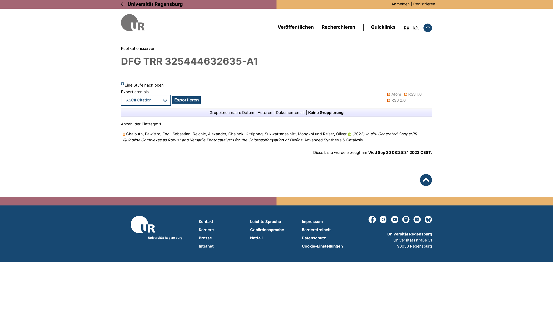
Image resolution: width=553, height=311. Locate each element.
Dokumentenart (290, 112)
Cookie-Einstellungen (322, 246)
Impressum (312, 221)
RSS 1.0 (415, 94)
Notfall (256, 238)
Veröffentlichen (296, 27)
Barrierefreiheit (316, 229)
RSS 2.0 (398, 100)
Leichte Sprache (265, 221)
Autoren (265, 112)
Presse (205, 238)
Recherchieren (338, 27)
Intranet (206, 246)
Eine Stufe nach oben (144, 85)
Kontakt (206, 221)
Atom (396, 94)
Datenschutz (314, 238)
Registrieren (424, 4)
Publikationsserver (137, 48)
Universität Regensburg (155, 4)
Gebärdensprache (267, 229)
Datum (248, 112)
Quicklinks (383, 27)
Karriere (206, 229)
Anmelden (400, 4)
